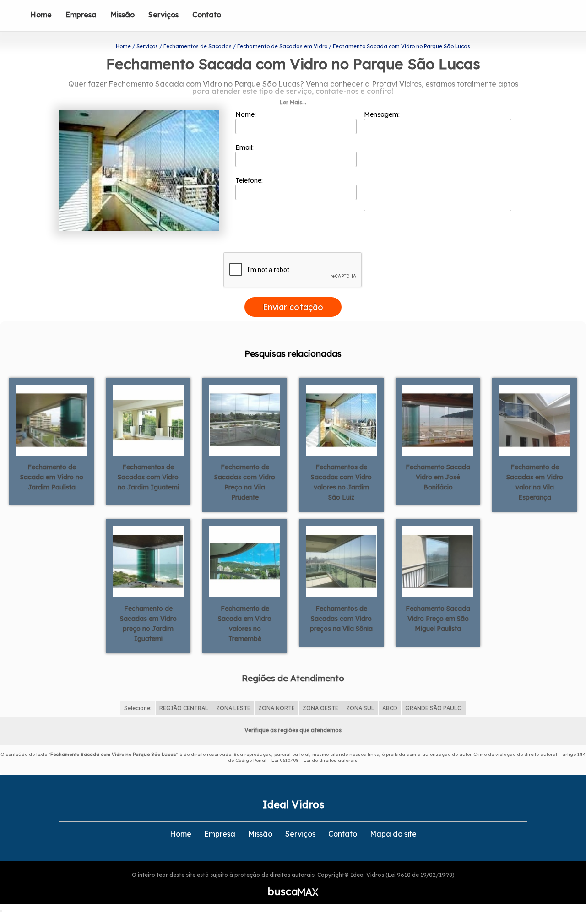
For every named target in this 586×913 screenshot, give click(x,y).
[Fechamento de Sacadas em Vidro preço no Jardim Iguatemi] (148, 560)
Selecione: (138, 708)
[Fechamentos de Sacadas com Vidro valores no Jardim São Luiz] (341, 419)
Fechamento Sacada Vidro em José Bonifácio (438, 477)
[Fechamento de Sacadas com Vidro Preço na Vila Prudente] (244, 419)
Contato (206, 14)
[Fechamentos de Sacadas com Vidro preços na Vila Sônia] (341, 560)
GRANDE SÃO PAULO (433, 708)
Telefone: (250, 180)
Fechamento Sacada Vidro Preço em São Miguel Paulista (438, 618)
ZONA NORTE (276, 708)
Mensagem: (383, 114)
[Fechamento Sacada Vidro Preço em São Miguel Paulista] (438, 560)
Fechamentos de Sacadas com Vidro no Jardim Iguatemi (148, 477)
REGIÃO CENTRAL (183, 708)
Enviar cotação (293, 307)
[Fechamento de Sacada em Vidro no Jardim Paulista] (51, 419)
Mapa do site (393, 833)
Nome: (246, 114)
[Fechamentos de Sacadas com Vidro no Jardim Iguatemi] (148, 419)
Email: (245, 147)
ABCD (389, 708)
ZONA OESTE (320, 708)
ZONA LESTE (233, 708)
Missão (122, 14)
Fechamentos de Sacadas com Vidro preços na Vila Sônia (341, 618)
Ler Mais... (293, 102)
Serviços (163, 14)
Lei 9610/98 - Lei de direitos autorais (314, 760)
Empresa (81, 14)
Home (41, 14)
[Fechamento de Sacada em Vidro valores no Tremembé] (244, 560)
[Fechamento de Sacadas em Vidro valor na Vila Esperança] (534, 419)
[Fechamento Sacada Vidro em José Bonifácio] (438, 419)
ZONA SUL (360, 708)
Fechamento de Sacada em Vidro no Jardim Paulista (51, 477)
